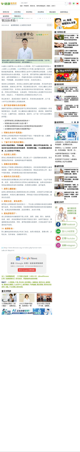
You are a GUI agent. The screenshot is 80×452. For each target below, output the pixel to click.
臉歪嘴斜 (26, 284)
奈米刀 (53, 6)
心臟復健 (35, 282)
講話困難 (40, 284)
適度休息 (42, 282)
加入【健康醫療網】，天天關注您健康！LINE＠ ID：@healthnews (25, 276)
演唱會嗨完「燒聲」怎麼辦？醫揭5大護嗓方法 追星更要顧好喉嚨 (71, 187)
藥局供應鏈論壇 (40, 6)
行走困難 (12, 287)
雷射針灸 (32, 6)
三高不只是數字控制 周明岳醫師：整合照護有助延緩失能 (71, 53)
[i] (19, 69)
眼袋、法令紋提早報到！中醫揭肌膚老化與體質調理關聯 (71, 45)
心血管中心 (18, 284)
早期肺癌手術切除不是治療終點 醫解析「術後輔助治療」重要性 (71, 60)
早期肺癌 (26, 6)
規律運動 (28, 282)
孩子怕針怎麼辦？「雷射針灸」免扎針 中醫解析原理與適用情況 (71, 38)
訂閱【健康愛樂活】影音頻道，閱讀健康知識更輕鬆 (20, 279)
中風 (16, 282)
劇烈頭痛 (19, 287)
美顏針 (48, 6)
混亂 (7, 287)
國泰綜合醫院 (8, 284)
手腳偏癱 (33, 284)
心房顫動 (11, 282)
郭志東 (21, 282)
